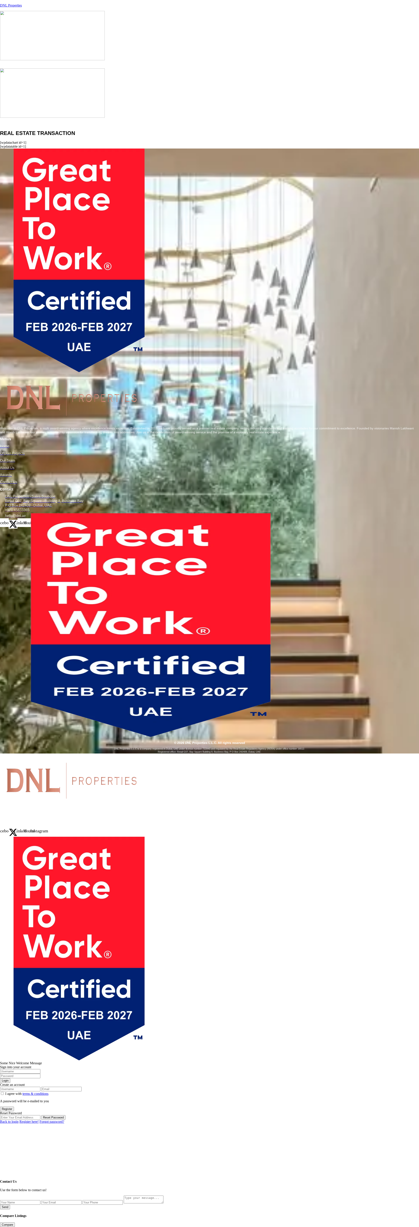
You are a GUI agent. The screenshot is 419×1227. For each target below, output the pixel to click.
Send (5, 1207)
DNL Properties (11, 5)
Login (5, 1080)
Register (7, 1109)
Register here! (29, 1121)
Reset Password (53, 1117)
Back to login (9, 1121)
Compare (7, 1224)
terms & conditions (35, 1094)
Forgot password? (51, 1121)
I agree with (26, 1094)
